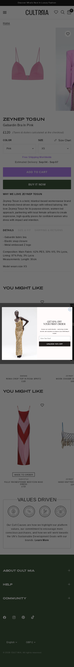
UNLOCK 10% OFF (55, 344)
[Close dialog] (69, 309)
